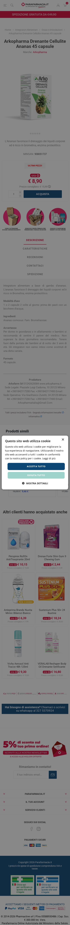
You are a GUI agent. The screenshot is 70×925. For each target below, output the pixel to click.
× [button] (63, 439)
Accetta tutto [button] (36, 466)
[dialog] (35, 462)
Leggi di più (49, 458)
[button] (35, 483)
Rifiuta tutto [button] (36, 475)
